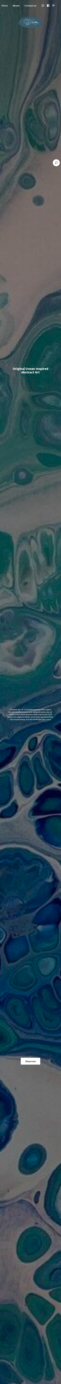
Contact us (30, 5)
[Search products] (56, 163)
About (16, 5)
